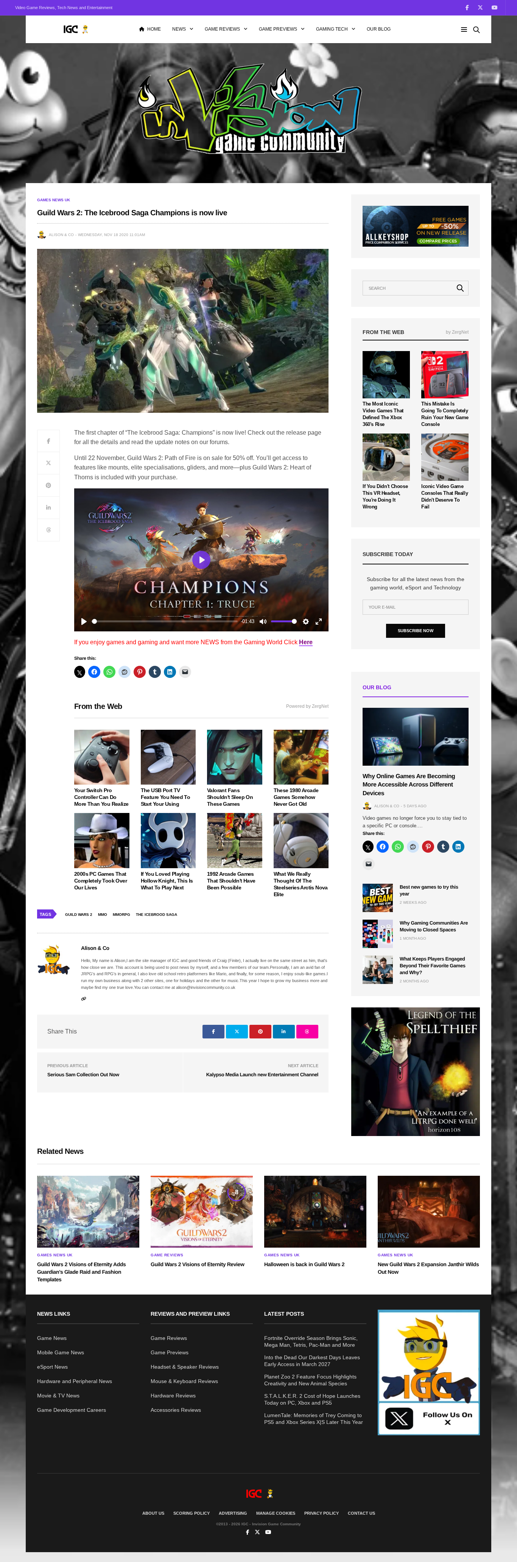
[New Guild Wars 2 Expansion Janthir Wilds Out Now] (429, 1212)
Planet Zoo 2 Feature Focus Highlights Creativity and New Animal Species (310, 1380)
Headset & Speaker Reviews (185, 1367)
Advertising (233, 1513)
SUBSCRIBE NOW (415, 630)
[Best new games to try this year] (378, 898)
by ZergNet (457, 332)
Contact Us (361, 1513)
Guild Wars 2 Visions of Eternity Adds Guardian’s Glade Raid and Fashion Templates (81, 1271)
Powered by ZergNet (307, 706)
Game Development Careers (71, 1410)
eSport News (52, 1367)
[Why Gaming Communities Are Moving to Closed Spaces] (378, 934)
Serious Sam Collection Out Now (83, 1074)
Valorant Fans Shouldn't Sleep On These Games (230, 797)
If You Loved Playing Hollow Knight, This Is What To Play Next (167, 881)
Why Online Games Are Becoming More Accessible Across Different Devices (409, 785)
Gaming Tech (332, 29)
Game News (52, 1338)
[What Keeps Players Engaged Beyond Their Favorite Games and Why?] (378, 970)
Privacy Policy (321, 1513)
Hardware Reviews (173, 1396)
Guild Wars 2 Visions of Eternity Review (197, 1264)
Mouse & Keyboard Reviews (184, 1381)
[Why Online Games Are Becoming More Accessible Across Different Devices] (416, 737)
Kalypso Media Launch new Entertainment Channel (262, 1074)
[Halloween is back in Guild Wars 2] (315, 1212)
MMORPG (121, 914)
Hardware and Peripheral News (74, 1381)
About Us (153, 1513)
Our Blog (379, 29)
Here (306, 642)
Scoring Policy (191, 1513)
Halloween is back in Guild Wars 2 (304, 1264)
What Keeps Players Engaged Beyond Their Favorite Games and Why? (433, 965)
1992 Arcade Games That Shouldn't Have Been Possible (231, 881)
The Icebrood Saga (156, 914)
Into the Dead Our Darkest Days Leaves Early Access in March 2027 (312, 1360)
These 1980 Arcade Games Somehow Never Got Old (296, 797)
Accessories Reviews (176, 1410)
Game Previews (278, 29)
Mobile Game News (60, 1352)
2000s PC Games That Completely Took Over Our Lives (100, 881)
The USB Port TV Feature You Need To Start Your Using (165, 797)
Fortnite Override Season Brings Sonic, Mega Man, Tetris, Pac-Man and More (311, 1341)
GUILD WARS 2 (78, 914)
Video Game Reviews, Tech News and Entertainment (63, 7)
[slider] (165, 621)
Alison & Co (61, 235)
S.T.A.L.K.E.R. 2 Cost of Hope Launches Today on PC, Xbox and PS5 (312, 1399)
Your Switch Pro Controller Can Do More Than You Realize (101, 797)
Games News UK (53, 200)
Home (154, 29)
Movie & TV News (58, 1396)
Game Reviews (222, 29)
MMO (102, 914)
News (179, 29)
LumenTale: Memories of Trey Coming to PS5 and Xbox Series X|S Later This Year (313, 1418)
